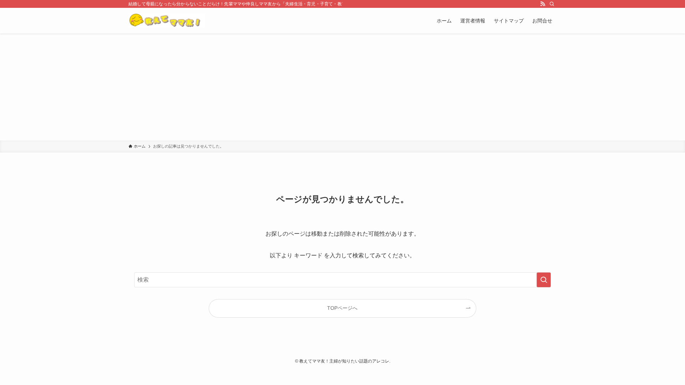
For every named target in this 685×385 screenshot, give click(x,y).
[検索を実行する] (544, 279)
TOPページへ (342, 308)
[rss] (542, 4)
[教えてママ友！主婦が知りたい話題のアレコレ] (166, 21)
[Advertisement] (342, 87)
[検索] (552, 4)
